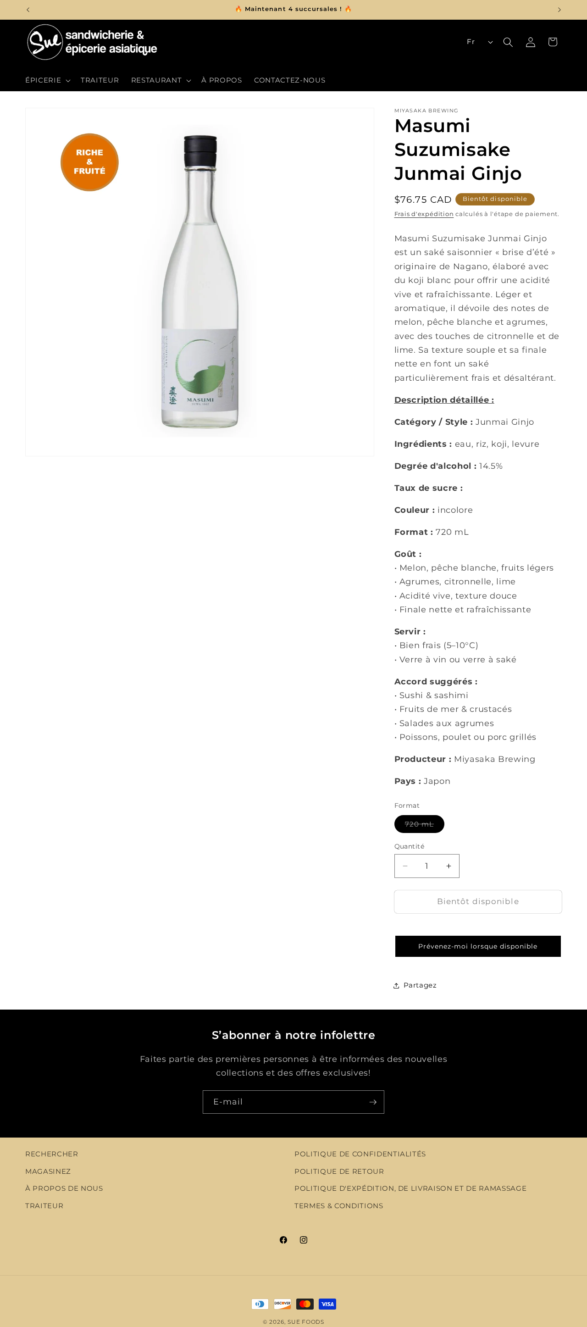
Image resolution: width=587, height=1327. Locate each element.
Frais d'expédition (424, 213)
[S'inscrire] (373, 1102)
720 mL (425, 826)
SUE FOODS (306, 1321)
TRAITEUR (44, 1205)
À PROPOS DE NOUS (64, 1188)
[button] (47, 80)
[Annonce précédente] (28, 9)
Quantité (409, 846)
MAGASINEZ (48, 1171)
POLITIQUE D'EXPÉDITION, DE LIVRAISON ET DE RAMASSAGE (410, 1188)
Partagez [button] (420, 985)
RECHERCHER (51, 1153)
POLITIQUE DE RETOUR (339, 1171)
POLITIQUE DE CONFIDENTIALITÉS (360, 1153)
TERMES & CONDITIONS (338, 1205)
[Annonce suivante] (559, 9)
